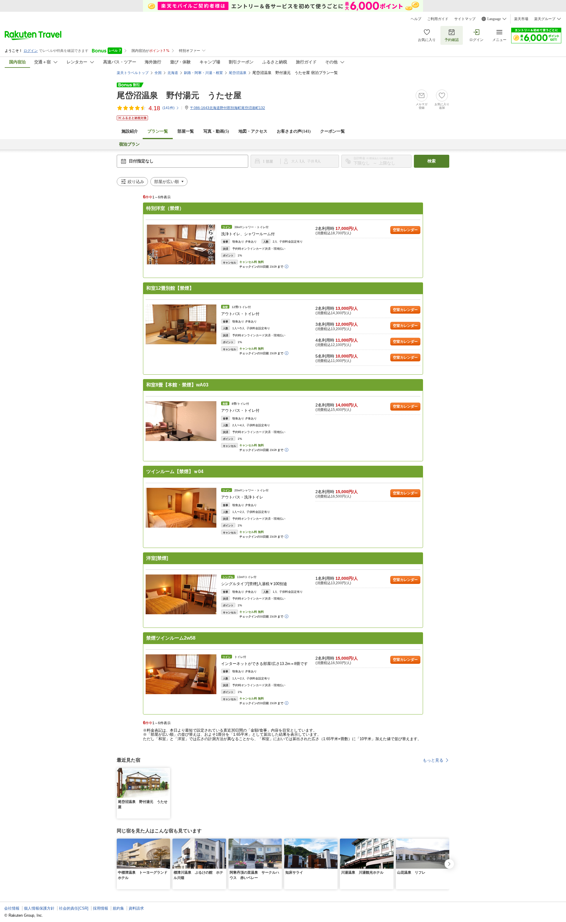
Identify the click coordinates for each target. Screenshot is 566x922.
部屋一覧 (185, 131)
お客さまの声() (294, 131)
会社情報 (11, 908)
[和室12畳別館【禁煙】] (181, 324)
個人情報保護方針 (39, 908)
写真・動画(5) (216, 131)
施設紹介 (129, 131)
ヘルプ (416, 19)
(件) (168, 108)
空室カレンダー (405, 230)
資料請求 (136, 908)
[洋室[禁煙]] (181, 594)
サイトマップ (464, 19)
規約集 (118, 908)
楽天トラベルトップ (133, 73)
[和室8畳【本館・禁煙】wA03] (181, 421)
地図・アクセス (252, 131)
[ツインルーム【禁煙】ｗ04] (181, 508)
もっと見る (433, 760)
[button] (166, 771)
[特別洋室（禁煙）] (181, 244)
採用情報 (100, 908)
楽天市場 (521, 19)
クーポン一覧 (332, 131)
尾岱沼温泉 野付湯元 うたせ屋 (179, 95)
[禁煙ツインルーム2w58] (181, 674)
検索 (431, 161)
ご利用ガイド (437, 19)
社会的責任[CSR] (73, 908)
